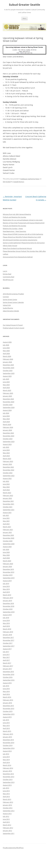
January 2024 (7, 430)
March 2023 (7, 458)
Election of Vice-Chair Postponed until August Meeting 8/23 (23, 223)
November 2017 (8, 640)
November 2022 (8, 470)
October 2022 (7, 473)
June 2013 (6, 791)
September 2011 (8, 833)
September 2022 (8, 476)
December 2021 (8, 501)
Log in (5, 271)
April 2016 (6, 694)
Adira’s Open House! (10, 245)
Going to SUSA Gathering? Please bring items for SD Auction (24, 243)
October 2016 (7, 677)
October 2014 (7, 745)
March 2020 (7, 561)
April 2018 (6, 626)
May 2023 (6, 453)
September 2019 (8, 578)
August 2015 (7, 717)
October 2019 (7, 575)
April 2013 (6, 796)
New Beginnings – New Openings (14, 231)
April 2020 (6, 558)
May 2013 (6, 794)
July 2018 (6, 618)
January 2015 (7, 737)
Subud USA (7, 305)
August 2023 (7, 444)
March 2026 (7, 356)
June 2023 (6, 450)
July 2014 (6, 754)
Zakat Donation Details (11, 311)
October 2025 (7, 370)
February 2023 (8, 461)
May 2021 (6, 521)
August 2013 (7, 785)
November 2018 (8, 606)
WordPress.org (8, 280)
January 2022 (7, 498)
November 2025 (8, 368)
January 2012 (7, 831)
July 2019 (6, 583)
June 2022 (6, 484)
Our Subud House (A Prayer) (13, 325)
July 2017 (6, 652)
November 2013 (8, 777)
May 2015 (6, 725)
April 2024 (6, 422)
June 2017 (6, 654)
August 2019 (7, 581)
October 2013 (7, 779)
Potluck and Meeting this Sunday (14, 217)
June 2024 (6, 416)
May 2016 (6, 691)
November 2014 (8, 742)
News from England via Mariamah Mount (17, 248)
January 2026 (7, 362)
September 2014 (8, 748)
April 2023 (6, 456)
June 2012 (6, 819)
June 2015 (6, 723)
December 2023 (8, 433)
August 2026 (7, 342)
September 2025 (8, 373)
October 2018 (7, 609)
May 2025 (6, 385)
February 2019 (8, 598)
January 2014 (7, 771)
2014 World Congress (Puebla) (13, 294)
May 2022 (6, 487)
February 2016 (8, 700)
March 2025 (7, 390)
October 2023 (7, 439)
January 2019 (7, 600)
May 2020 (6, 555)
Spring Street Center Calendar (13, 302)
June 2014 (6, 757)
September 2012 (8, 811)
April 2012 (6, 822)
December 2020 (8, 535)
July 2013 (6, 788)
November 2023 (8, 436)
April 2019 (6, 592)
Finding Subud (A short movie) (13, 328)
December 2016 (8, 671)
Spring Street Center (10, 299)
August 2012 (7, 813)
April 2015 (6, 728)
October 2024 (7, 405)
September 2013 (8, 782)
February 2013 (8, 802)
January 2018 (7, 635)
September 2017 (8, 646)
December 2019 (8, 569)
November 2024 (8, 402)
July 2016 (6, 686)
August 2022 (7, 478)
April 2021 (6, 524)
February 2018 (8, 632)
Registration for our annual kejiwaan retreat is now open (23, 220)
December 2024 (8, 399)
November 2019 (8, 572)
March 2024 (7, 424)
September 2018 (8, 612)
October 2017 (7, 643)
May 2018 (6, 623)
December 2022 (8, 467)
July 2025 (6, 379)
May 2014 (6, 760)
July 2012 (6, 816)
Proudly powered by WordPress (13, 848)
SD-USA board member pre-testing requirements (20, 240)
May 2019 (6, 589)
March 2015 (7, 731)
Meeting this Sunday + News (13, 228)
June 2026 (6, 348)
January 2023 (7, 464)
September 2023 (8, 441)
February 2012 (8, 828)
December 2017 (8, 637)
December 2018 (8, 603)
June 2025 (6, 382)
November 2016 (8, 674)
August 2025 (7, 376)
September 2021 (8, 510)
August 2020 (7, 547)
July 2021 (6, 515)
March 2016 (7, 697)
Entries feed (7, 274)
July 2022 (6, 481)
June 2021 (6, 518)
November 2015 (8, 708)
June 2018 (6, 620)
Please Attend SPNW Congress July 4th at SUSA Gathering (23, 234)
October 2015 (7, 711)
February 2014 (8, 768)
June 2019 (6, 586)
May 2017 (6, 657)
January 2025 (7, 396)
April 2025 (6, 387)
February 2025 (8, 393)
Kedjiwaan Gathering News (29, 179)
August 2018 (7, 615)
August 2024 (7, 410)
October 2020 (7, 541)
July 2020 (6, 549)
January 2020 (7, 566)
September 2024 (8, 407)
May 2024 (6, 419)
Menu (24, 18)
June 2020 (6, 552)
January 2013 (7, 805)
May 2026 (6, 351)
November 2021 (8, 504)
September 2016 (8, 680)
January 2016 (7, 703)
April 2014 (6, 762)
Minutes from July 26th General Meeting (17, 214)
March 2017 (7, 663)
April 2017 (6, 660)
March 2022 (7, 493)
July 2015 (6, 720)
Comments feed (8, 277)
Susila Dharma (8, 308)
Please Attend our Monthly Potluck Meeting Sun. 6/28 (22, 237)
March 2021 (7, 527)
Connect (6, 297)
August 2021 (7, 512)
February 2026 (8, 359)
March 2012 (7, 825)
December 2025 (8, 365)
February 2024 (8, 427)
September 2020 (8, 544)
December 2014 (8, 740)
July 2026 (6, 345)
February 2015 (8, 734)
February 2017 (8, 666)
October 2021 (7, 507)
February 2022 (8, 495)
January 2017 (7, 669)
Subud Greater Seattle (24, 5)
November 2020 (8, 538)
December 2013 (8, 774)
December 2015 (8, 706)
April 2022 (6, 490)
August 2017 (7, 649)
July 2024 (6, 413)
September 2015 (8, 714)
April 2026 (6, 353)
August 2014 (7, 751)
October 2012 (7, 808)
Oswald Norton (18, 182)
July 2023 (6, 447)
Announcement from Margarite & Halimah (18, 257)
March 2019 (7, 595)
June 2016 (6, 689)
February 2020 (8, 564)
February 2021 (8, 529)
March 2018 (7, 629)
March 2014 (7, 765)
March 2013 (7, 799)
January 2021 (7, 532)
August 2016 (7, 683)
